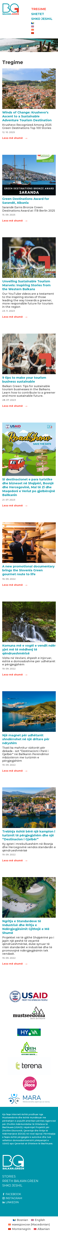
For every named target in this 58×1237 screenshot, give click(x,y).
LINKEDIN (12, 1202)
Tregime (38, 9)
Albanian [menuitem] (43, 1229)
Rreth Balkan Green (20, 1181)
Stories (9, 1176)
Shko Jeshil (41, 19)
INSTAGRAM (13, 1198)
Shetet (37, 14)
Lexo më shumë (14, 138)
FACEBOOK (13, 1194)
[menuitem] (43, 23)
